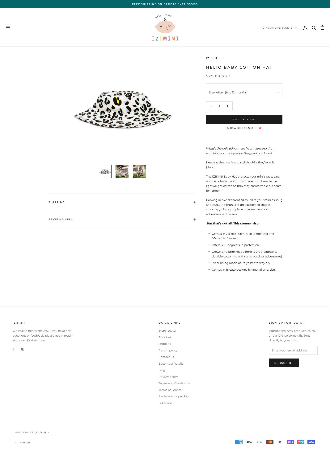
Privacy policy (168, 377)
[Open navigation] (8, 27)
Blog (162, 370)
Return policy (168, 350)
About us (165, 337)
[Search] (314, 28)
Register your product (174, 396)
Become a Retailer (172, 363)
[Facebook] (13, 348)
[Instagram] (22, 348)
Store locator (167, 330)
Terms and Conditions (174, 383)
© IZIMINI (23, 442)
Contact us (166, 357)
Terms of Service (170, 390)
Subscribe (165, 403)
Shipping (57, 202)
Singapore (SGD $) (278, 27)
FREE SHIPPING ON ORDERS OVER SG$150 (165, 4)
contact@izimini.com (31, 340)
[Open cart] (322, 27)
